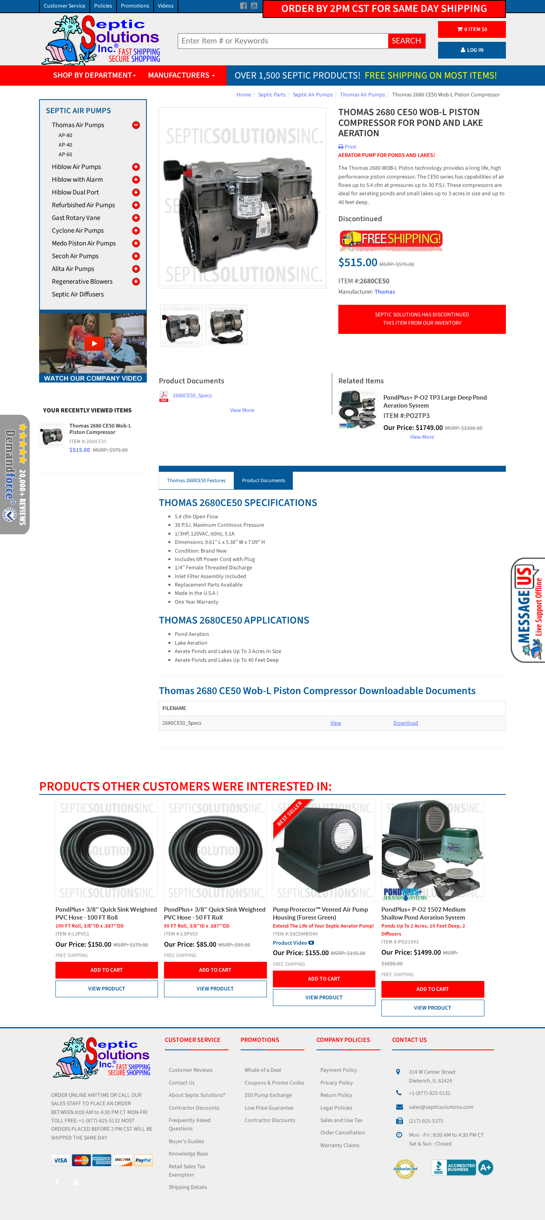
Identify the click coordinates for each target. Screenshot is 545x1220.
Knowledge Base (188, 1154)
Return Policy (336, 1095)
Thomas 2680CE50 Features (196, 480)
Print (350, 147)
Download (405, 723)
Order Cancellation (342, 1133)
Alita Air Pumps (73, 269)
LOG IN (475, 50)
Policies (103, 6)
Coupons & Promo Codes (274, 1083)
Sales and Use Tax (341, 1120)
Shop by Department (92, 75)
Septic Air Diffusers (78, 294)
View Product (74, 989)
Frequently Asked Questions (190, 1124)
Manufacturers (179, 75)
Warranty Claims (339, 1145)
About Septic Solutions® (197, 1095)
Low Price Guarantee (269, 1108)
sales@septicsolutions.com (441, 1107)
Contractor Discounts (194, 1108)
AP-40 (65, 145)
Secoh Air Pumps (75, 256)
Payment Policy (338, 1070)
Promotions (135, 6)
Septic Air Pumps (313, 95)
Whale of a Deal (263, 1070)
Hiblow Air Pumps (76, 167)
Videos (166, 6)
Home (244, 95)
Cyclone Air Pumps (78, 230)
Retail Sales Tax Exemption (187, 1171)
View (335, 723)
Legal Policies (336, 1108)
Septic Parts (272, 95)
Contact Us (182, 1083)
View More (242, 410)
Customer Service (64, 6)
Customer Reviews (191, 1070)
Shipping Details (188, 1187)
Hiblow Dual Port (75, 192)
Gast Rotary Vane (76, 218)
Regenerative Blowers (82, 281)
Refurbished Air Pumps (83, 205)
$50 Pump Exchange (268, 1095)
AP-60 (65, 155)
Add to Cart (74, 970)
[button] (526, 610)
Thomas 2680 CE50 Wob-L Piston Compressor (100, 429)
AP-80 (65, 135)
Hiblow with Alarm (77, 179)
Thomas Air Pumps (362, 95)
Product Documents (263, 480)
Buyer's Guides (186, 1141)
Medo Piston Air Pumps (84, 243)
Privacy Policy (336, 1083)
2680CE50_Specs (192, 396)
